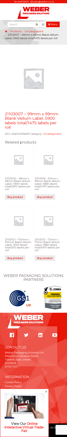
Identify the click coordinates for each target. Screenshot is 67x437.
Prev (6, 298)
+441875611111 (22, 1)
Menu (54, 24)
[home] (6, 31)
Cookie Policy (13, 382)
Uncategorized (34, 31)
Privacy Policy (13, 386)
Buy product (15, 197)
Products (15, 31)
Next (60, 298)
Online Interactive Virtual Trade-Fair (24, 427)
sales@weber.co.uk (43, 1)
